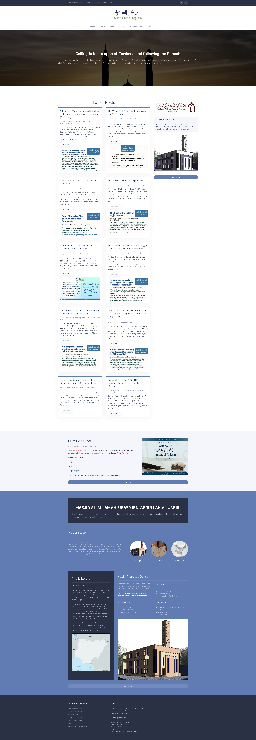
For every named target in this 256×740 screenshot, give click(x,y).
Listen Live (128, 482)
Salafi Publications (75, 711)
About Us (90, 2)
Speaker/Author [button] (117, 26)
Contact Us (107, 2)
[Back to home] (128, 14)
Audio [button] (102, 26)
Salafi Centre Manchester (78, 726)
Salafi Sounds (73, 714)
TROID (70, 723)
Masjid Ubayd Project (76, 2)
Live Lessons (136, 26)
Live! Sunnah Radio (75, 720)
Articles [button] (91, 26)
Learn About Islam (75, 717)
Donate (98, 2)
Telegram (76, 471)
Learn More (176, 177)
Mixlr (74, 466)
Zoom (75, 462)
